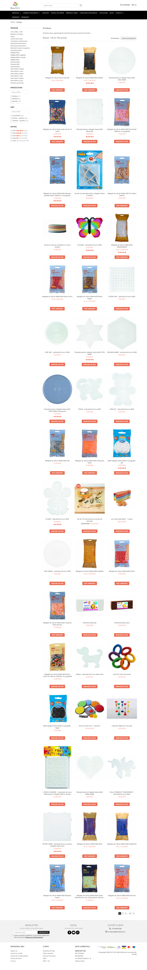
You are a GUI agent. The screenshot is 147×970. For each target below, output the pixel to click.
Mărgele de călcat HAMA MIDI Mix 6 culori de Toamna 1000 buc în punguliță (57, 675)
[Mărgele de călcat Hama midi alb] (57, 61)
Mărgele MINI (15, 60)
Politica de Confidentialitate (34, 937)
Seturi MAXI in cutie (17, 71)
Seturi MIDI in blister (17, 74)
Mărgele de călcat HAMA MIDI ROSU (122, 571)
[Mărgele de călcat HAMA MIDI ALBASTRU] (122, 827)
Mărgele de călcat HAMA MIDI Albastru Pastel (57, 896)
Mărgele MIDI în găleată (18, 55)
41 (130, 913)
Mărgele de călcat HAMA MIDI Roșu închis (57, 296)
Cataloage (103, 13)
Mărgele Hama (72, 13)
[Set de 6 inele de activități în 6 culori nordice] (57, 228)
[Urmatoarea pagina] (133, 913)
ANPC (44, 958)
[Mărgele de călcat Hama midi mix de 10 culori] (57, 112)
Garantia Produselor (49, 956)
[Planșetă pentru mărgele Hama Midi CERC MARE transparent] (57, 389)
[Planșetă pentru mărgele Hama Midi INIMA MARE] (90, 768)
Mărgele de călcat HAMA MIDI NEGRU (89, 78)
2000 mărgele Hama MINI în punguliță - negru (57, 727)
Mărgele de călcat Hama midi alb (57, 78)
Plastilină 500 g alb (89, 623)
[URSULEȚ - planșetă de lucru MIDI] (122, 389)
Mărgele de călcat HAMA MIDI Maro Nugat (89, 297)
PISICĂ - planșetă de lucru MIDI (89, 409)
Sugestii (119, 13)
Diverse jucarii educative (18, 46)
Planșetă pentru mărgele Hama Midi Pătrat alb (90, 130)
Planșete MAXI (15, 62)
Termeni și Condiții (16, 953)
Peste (14, 130)
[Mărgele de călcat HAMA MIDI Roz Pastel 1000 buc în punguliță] (122, 112)
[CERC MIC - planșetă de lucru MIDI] (57, 333)
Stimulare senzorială (88, 13)
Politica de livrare (16, 958)
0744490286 (117, 928)
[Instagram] (78, 932)
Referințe (25, 17)
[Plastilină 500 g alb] (90, 605)
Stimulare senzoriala (17, 83)
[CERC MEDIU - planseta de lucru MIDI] (57, 553)
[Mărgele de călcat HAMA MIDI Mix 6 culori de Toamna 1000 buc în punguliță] (57, 657)
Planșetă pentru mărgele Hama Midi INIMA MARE (90, 793)
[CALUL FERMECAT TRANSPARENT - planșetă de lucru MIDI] (122, 767)
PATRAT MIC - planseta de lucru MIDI (122, 296)
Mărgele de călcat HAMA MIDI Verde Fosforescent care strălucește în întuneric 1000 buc (90, 896)
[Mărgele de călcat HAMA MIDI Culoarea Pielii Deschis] (57, 606)
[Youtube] (73, 932)
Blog (112, 13)
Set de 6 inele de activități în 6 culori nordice (57, 246)
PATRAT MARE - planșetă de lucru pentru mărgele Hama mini (57, 845)
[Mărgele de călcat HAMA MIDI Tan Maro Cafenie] (122, 170)
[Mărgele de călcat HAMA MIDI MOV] (90, 827)
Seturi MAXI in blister (17, 69)
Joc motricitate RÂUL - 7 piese (121, 519)
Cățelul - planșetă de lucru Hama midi (89, 674)
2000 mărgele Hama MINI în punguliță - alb (122, 462)
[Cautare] (81, 5)
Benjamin (15, 99)
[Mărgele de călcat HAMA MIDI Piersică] (122, 878)
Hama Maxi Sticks (16, 50)
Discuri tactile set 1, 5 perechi (89, 726)
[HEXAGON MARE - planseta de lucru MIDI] (122, 333)
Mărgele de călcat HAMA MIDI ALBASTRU (122, 844)
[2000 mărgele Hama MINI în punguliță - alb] (122, 443)
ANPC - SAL (46, 961)
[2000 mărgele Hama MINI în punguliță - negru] (57, 709)
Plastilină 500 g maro (121, 623)
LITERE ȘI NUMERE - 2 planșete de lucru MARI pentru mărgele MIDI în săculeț (57, 793)
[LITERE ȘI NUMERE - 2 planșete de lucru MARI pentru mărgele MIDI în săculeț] (57, 767)
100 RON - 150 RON (18, 121)
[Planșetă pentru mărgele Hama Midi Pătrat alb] (90, 112)
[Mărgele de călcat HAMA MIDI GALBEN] (90, 554)
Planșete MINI (15, 67)
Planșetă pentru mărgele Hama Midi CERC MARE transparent (57, 410)
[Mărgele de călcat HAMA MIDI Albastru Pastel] (57, 878)
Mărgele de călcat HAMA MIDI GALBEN (89, 571)
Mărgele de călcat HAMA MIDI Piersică (122, 895)
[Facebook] (69, 932)
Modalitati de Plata (49, 951)
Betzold (14, 101)
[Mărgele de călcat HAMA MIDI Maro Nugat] (90, 279)
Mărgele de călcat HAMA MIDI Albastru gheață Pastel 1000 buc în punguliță (57, 194)
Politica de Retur (48, 953)
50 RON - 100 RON (18, 118)
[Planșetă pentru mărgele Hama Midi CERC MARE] (122, 60)
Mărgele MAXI (15, 53)
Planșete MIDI (15, 64)
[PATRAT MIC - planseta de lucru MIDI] (122, 279)
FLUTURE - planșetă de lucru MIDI (89, 245)
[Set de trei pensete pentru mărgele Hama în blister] (90, 170)
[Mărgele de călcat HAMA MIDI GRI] (57, 443)
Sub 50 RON (16, 116)
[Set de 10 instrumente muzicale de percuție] (90, 498)
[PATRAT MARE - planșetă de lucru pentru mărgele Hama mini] (57, 826)
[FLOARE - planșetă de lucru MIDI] (57, 498)
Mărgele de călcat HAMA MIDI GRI (57, 461)
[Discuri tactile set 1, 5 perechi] (90, 709)
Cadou (13, 36)
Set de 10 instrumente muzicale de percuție (89, 520)
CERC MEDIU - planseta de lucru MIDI (57, 571)
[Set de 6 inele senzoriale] (122, 657)
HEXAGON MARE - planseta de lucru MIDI (122, 352)
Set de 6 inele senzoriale (122, 674)
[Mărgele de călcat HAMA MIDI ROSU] (122, 554)
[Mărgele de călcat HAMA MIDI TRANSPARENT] (122, 228)
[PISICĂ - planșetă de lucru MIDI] (90, 389)
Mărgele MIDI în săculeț (18, 57)
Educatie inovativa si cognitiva (20, 48)
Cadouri (45, 13)
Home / (13, 22)
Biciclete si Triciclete (17, 34)
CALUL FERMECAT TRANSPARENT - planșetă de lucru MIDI (122, 793)
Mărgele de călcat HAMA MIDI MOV (89, 844)
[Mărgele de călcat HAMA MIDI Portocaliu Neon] (90, 443)
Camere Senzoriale (31, 13)
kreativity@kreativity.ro (116, 932)
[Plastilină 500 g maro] (122, 605)
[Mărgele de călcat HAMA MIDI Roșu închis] (57, 279)
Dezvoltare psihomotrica (18, 43)
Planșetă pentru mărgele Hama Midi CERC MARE (122, 79)
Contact (13, 961)
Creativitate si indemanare (19, 41)
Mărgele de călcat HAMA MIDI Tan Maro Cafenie (122, 194)
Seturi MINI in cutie (17, 80)
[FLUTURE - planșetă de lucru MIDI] (90, 228)
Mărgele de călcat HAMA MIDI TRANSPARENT (122, 246)
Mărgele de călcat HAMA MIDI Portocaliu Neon (89, 462)
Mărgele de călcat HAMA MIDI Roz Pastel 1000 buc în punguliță (121, 130)
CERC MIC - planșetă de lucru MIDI (57, 352)
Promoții (15, 17)
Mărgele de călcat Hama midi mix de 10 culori (57, 130)
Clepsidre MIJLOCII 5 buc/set (122, 726)
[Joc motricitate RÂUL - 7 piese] (122, 498)
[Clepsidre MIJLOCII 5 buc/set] (122, 709)
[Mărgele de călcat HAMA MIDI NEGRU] (90, 61)
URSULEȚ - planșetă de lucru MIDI (122, 409)
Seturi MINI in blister (17, 78)
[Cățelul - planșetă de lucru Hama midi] (90, 657)
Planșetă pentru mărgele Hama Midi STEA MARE (90, 353)
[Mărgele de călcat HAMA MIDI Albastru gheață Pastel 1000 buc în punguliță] (57, 170)
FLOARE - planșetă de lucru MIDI (57, 519)
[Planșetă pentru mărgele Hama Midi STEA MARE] (90, 333)
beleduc (15, 96)
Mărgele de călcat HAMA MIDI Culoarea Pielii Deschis (57, 624)
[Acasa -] (21, 5)
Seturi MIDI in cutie (17, 76)
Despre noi (14, 951)
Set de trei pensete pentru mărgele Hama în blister (90, 194)
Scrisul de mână (57, 13)
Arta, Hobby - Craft (16, 32)
